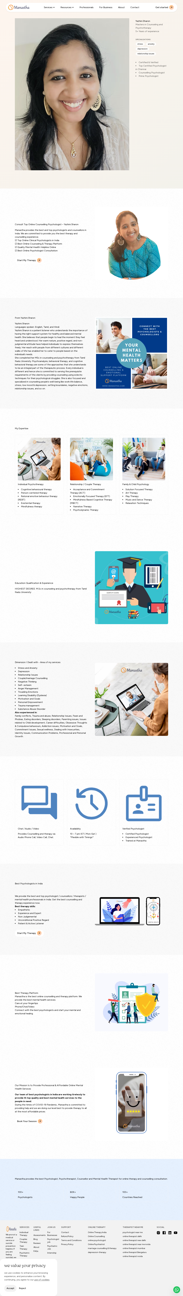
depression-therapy (97, 1252)
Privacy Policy (67, 1244)
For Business (105, 7)
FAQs (35, 1251)
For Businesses (52, 1233)
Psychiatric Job (52, 1247)
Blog (35, 1239)
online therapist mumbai (134, 1248)
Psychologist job (53, 1240)
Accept (10, 1288)
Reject (22, 1288)
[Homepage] (19, 7)
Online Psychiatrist (96, 1244)
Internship (51, 1253)
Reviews (37, 1243)
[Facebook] (164, 1232)
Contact (134, 7)
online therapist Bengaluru (135, 1252)
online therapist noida (133, 1256)
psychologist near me (133, 1232)
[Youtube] (175, 1232)
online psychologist (97, 1240)
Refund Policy (67, 1236)
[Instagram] (158, 1232)
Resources (65, 7)
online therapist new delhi (134, 1240)
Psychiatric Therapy (25, 1254)
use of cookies (41, 1279)
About (121, 7)
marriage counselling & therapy (102, 1248)
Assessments (39, 1235)
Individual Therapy (24, 1233)
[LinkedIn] (170, 1232)
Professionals (86, 7)
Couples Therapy (23, 1240)
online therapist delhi (132, 1236)
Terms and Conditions (71, 1240)
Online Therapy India (97, 1232)
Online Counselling (96, 1236)
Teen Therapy (23, 1247)
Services (48, 7)
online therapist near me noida (136, 1244)
